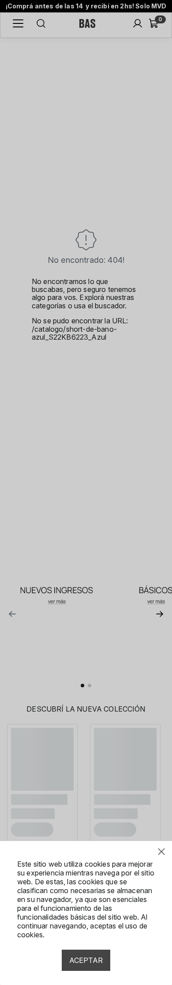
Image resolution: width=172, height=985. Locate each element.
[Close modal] (161, 851)
